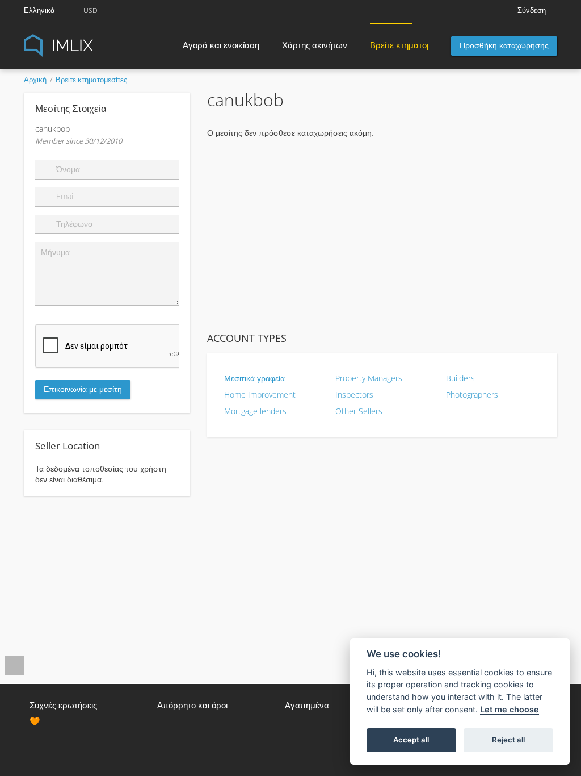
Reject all (508, 739)
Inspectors (354, 394)
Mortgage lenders (255, 411)
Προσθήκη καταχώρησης (504, 45)
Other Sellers (358, 411)
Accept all (411, 739)
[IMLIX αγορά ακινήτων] (86, 44)
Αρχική (35, 79)
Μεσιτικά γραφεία (254, 378)
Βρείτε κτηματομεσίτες (391, 45)
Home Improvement (260, 394)
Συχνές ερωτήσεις (63, 705)
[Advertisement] (382, 234)
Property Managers (368, 378)
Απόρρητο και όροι (192, 705)
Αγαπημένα (307, 705)
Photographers (472, 394)
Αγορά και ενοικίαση (221, 45)
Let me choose (509, 709)
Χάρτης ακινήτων (314, 45)
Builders (460, 378)
